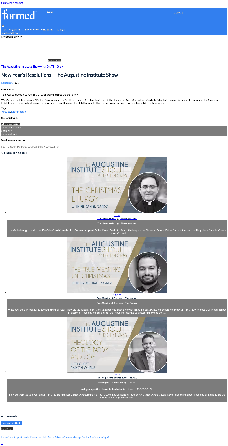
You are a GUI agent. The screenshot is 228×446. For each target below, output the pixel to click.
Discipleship (18, 111)
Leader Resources (31, 437)
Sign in (62, 30)
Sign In (17, 33)
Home (4, 30)
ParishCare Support (11, 437)
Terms (51, 437)
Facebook (7, 124)
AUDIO (36, 30)
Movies (21, 30)
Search (50, 12)
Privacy (59, 437)
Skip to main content (12, 2)
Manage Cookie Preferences (87, 437)
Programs (13, 30)
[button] (3, 27)
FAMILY (43, 30)
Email (17, 124)
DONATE (178, 12)
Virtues (5, 111)
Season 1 (21, 152)
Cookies (67, 437)
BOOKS (28, 30)
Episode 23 (7, 82)
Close (51, 60)
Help (44, 437)
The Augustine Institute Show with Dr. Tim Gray (32, 66)
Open (58, 60)
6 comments (7, 89)
